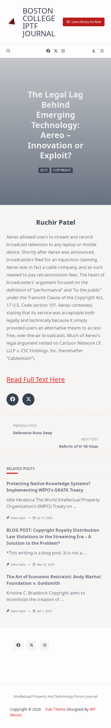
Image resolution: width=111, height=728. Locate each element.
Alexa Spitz (18, 518)
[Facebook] (48, 51)
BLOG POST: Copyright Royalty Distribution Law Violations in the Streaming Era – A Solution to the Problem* (52, 536)
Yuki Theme (55, 709)
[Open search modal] (8, 50)
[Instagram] (63, 51)
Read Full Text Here (35, 379)
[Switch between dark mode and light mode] (94, 50)
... (74, 506)
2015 (44, 170)
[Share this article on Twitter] (28, 399)
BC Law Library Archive (84, 21)
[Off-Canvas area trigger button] (102, 50)
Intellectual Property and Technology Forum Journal (55, 696)
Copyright (62, 170)
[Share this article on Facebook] (12, 399)
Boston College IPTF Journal (39, 21)
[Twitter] (56, 51)
